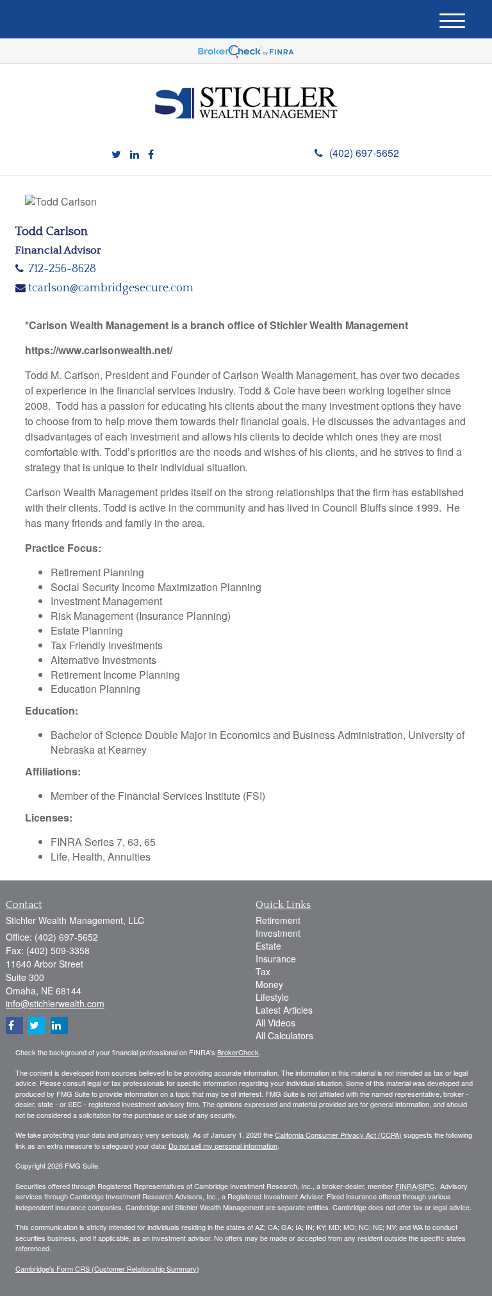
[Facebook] (151, 154)
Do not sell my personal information (222, 1145)
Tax (263, 971)
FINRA (405, 1186)
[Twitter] (116, 154)
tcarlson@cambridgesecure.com (110, 288)
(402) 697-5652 (364, 152)
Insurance (276, 958)
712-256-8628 (62, 269)
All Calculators (284, 1035)
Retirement (278, 920)
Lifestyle (272, 997)
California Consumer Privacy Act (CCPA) (338, 1135)
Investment (278, 933)
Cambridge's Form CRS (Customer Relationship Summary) (107, 1268)
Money (269, 984)
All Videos (275, 1022)
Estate (268, 945)
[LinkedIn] (134, 154)
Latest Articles (284, 1009)
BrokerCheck (238, 1052)
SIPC (426, 1186)
